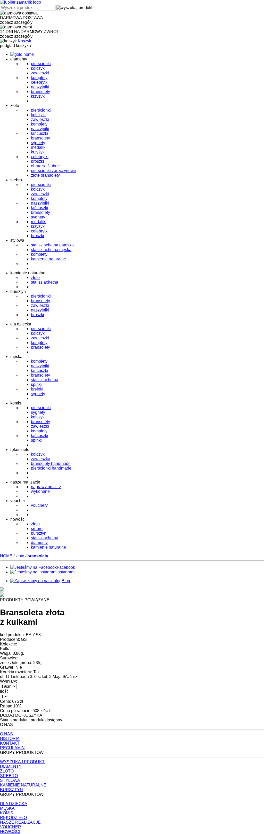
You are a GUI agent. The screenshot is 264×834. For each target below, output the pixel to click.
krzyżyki (38, 96)
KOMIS (6, 813)
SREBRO (9, 776)
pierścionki (41, 63)
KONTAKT (10, 743)
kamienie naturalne (48, 259)
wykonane (40, 491)
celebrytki (39, 82)
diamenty (39, 542)
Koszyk (24, 41)
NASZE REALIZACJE (20, 822)
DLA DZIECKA (13, 803)
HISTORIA (10, 738)
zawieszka (40, 459)
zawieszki (40, 73)
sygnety (38, 143)
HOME (6, 556)
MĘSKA (7, 808)
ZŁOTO (7, 771)
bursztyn (38, 533)
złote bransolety (45, 175)
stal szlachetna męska (51, 249)
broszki (37, 161)
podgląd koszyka (15, 45)
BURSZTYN (11, 790)
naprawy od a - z (46, 487)
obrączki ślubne (45, 166)
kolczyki (38, 68)
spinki (36, 384)
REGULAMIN (12, 748)
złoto (35, 277)
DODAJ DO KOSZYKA (21, 715)
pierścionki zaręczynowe (53, 170)
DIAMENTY (11, 766)
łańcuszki (39, 133)
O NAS (6, 734)
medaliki (38, 147)
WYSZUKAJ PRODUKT (22, 762)
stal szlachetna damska (52, 245)
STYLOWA (10, 780)
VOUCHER (10, 827)
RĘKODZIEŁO (13, 817)
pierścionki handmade (51, 468)
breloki (37, 389)
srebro (37, 528)
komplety (39, 77)
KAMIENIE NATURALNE (23, 785)
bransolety (40, 91)
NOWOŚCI (10, 831)
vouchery (39, 505)
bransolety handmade (51, 463)
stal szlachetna (44, 282)
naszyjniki (40, 87)
